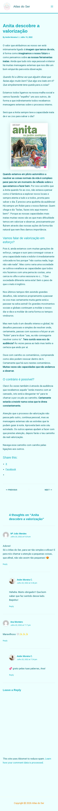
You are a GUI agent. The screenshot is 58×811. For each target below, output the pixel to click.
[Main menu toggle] (52, 6)
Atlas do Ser (21, 6)
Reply (5, 564)
